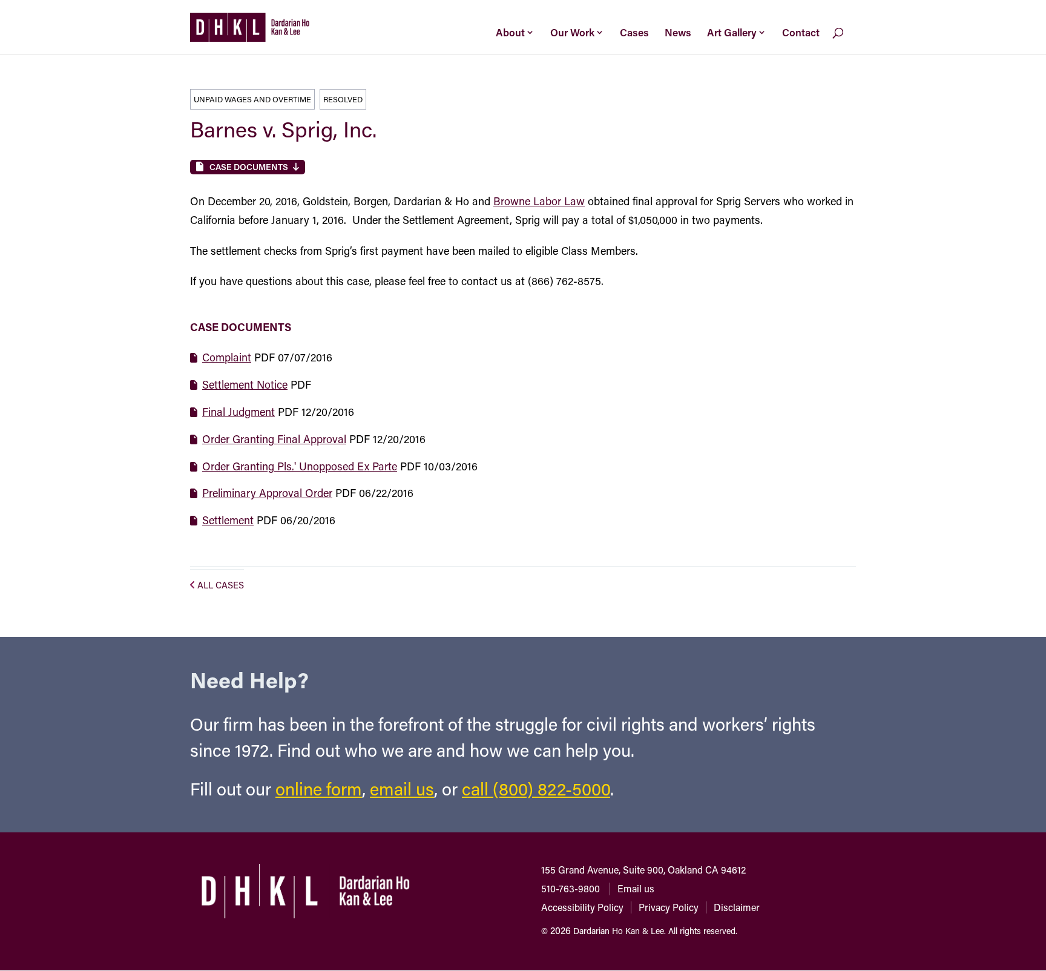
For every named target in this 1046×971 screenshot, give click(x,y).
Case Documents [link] (248, 167)
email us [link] (402, 788)
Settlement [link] (228, 520)
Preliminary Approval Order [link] (267, 493)
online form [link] (318, 788)
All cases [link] (220, 585)
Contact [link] (801, 32)
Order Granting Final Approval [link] (274, 439)
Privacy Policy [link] (669, 907)
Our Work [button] (572, 32)
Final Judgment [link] (238, 411)
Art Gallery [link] (732, 32)
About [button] (510, 32)
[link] (249, 26)
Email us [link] (635, 888)
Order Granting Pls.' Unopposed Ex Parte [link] (299, 466)
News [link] (678, 32)
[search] (848, 42)
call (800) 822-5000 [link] (536, 788)
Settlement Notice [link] (245, 384)
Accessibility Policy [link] (582, 907)
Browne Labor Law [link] (539, 201)
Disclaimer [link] (737, 907)
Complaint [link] (226, 357)
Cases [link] (634, 32)
